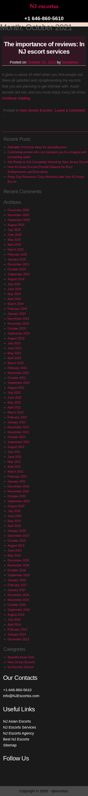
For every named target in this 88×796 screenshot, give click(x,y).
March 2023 (16, 363)
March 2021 (16, 471)
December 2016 (18, 595)
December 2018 (18, 560)
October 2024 (17, 269)
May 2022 (14, 402)
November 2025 (18, 215)
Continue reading (16, 98)
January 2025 (17, 259)
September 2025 (19, 220)
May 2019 (14, 555)
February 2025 (17, 254)
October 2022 (17, 377)
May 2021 (14, 461)
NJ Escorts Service (21, 667)
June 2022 (14, 397)
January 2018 (17, 580)
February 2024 (17, 308)
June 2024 (14, 289)
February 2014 (17, 629)
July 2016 (14, 619)
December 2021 (18, 427)
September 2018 (19, 575)
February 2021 (17, 476)
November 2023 (18, 323)
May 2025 (14, 239)
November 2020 (18, 491)
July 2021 (14, 452)
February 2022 (17, 417)
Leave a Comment (70, 110)
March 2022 (16, 412)
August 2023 (16, 338)
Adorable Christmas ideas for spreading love (37, 147)
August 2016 (16, 614)
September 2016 (19, 609)
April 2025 (14, 244)
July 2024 (14, 284)
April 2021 (14, 466)
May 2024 (14, 294)
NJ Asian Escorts (17, 721)
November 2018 (18, 565)
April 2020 (14, 526)
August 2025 (16, 225)
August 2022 (16, 387)
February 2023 (17, 368)
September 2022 (19, 382)
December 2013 (18, 639)
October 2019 (17, 540)
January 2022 (17, 422)
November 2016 (18, 600)
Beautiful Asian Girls (21, 657)
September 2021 (19, 442)
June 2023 (14, 348)
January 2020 (17, 530)
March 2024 (16, 303)
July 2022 (14, 392)
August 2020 (16, 506)
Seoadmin (70, 62)
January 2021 (17, 481)
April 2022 (14, 407)
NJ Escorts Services (19, 727)
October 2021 (17, 437)
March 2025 (16, 249)
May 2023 (14, 353)
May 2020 (14, 521)
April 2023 (14, 358)
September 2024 (19, 274)
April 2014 (14, 624)
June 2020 (14, 516)
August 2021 (16, 447)
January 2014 (17, 634)
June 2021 (14, 456)
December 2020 (18, 486)
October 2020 (17, 496)
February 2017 (17, 585)
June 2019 (14, 550)
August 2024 (16, 279)
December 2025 (18, 210)
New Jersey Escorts (36, 110)
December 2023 (18, 318)
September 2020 (19, 501)
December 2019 (18, 535)
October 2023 (17, 328)
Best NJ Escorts (16, 739)
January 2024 (17, 313)
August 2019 (16, 545)
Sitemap (10, 745)
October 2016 (17, 604)
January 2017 (17, 590)
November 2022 (18, 373)
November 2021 (18, 432)
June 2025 (14, 234)
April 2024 (14, 299)
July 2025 (14, 229)
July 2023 (14, 343)
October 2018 (17, 570)
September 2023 (19, 333)
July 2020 (14, 511)
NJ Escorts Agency (18, 733)
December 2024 (18, 264)
